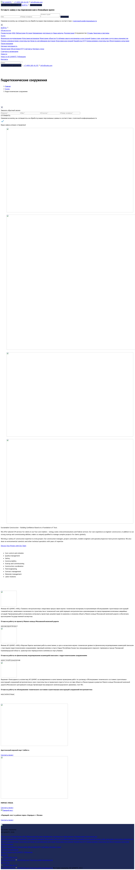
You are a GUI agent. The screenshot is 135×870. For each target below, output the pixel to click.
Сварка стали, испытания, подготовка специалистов (109, 38)
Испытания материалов (30, 38)
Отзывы (90, 33)
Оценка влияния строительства (97, 41)
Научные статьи (38, 49)
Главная (8, 86)
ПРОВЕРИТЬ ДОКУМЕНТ (10, 5)
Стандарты (28, 49)
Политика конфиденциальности (41, 860)
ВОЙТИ (25, 5)
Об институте (6, 30)
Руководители (6, 33)
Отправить (64, 17)
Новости (4, 54)
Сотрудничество (91, 836)
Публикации (21, 57)
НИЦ (13, 33)
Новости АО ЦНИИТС (9, 57)
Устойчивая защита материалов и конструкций (73, 38)
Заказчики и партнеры (101, 33)
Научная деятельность (9, 46)
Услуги (3, 36)
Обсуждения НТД (17, 49)
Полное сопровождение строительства (15, 41)
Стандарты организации (9, 51)
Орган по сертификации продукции (42, 41)
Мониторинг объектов (48, 38)
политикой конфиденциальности (85, 21)
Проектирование (7, 43)
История (29, 33)
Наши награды (58, 33)
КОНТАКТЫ (5, 863)
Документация (69, 33)
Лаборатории (21, 33)
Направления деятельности (42, 33)
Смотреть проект (7, 755)
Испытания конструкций (64, 41)
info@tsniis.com (36, 2)
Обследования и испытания (119, 41)
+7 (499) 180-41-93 (21, 2)
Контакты (4, 59)
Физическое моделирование (11, 38)
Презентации (5, 49)
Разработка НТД (80, 41)
